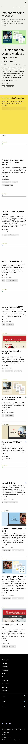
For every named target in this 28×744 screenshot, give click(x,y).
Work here (5, 687)
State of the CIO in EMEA (12, 307)
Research (5, 666)
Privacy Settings (6, 737)
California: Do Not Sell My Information (12, 740)
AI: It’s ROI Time (8, 483)
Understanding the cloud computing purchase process (12, 162)
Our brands (5, 659)
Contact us (5, 683)
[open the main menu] (25, 2)
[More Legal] (14, 701)
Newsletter (5, 680)
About (4, 677)
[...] (22, 77)
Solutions (5, 663)
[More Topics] (14, 695)
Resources (5, 670)
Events (4, 673)
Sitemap (4, 690)
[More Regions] (14, 707)
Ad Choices (5, 734)
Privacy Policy (5, 732)
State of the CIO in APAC (12, 261)
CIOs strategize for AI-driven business (11, 398)
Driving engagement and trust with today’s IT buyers (13, 578)
